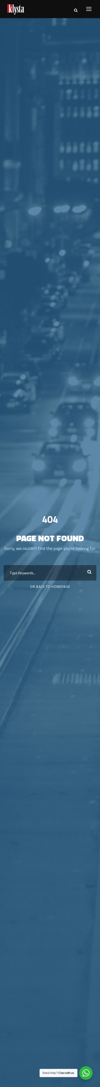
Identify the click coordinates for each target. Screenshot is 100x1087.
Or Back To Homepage (50, 586)
